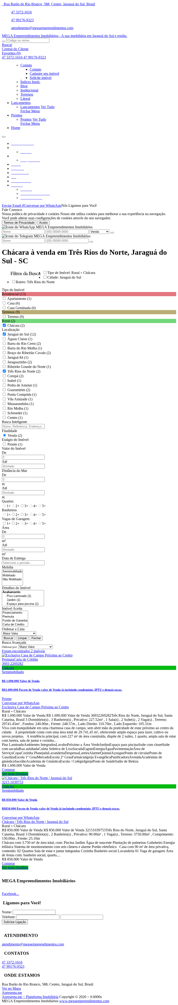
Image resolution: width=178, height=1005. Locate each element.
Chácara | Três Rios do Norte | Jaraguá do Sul (35, 822)
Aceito (43, 222)
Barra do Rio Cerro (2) (24, 343)
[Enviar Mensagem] (91, 241)
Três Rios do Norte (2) (23, 371)
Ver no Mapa (11, 988)
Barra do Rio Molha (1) (24, 348)
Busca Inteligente (14, 422)
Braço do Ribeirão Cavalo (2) (29, 353)
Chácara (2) (16, 325)
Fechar (36, 638)
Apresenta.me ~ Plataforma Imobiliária (30, 997)
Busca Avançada (14, 642)
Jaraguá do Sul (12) (21, 334)
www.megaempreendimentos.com (84, 1001)
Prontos (26, 119)
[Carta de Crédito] (15, 625)
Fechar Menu (30, 111)
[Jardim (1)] (23, 600)
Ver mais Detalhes (15, 774)
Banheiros (9, 510)
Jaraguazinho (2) (19, 362)
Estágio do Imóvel (15, 440)
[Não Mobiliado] (12, 579)
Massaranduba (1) (20, 404)
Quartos (7, 501)
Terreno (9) (15, 317)
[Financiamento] (15, 613)
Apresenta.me (12, 993)
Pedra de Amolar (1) (22, 385)
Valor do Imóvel (13, 448)
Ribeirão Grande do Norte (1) (29, 367)
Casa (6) (13, 303)
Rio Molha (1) (17, 408)
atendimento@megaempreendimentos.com (42, 28)
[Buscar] (4, 41)
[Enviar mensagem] (112, 232)
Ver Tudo (47, 107)
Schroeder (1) (17, 413)
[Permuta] (15, 617)
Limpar (22, 638)
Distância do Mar (14, 471)
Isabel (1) (14, 381)
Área (5, 528)
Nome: (7, 912)
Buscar (8, 638)
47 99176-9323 (22, 20)
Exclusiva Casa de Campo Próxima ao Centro (35, 707)
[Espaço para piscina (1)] (23, 604)
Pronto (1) (14, 444)
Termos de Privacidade (19, 222)
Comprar (8, 770)
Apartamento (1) (19, 299)
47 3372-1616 (21, 12)
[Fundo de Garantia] (15, 621)
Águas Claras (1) (19, 339)
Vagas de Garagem (15, 519)
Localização (10, 330)
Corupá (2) (15, 376)
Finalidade (9, 431)
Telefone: (9, 917)
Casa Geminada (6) (21, 308)
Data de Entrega (13, 558)
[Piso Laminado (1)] (23, 596)
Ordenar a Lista (13, 629)
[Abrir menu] (4, 136)
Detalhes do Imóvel (16, 588)
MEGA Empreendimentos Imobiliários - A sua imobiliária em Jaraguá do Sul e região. (64, 36)
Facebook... (10, 894)
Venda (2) (15, 435)
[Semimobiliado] (12, 572)
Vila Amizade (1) (19, 399)
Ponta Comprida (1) (21, 394)
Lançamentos (30, 107)
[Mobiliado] (12, 576)
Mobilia (7, 567)
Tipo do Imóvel (13, 290)
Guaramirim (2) (18, 390)
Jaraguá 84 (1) (17, 357)
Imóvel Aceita (12, 608)
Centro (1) (14, 418)
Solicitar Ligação (15, 922)
